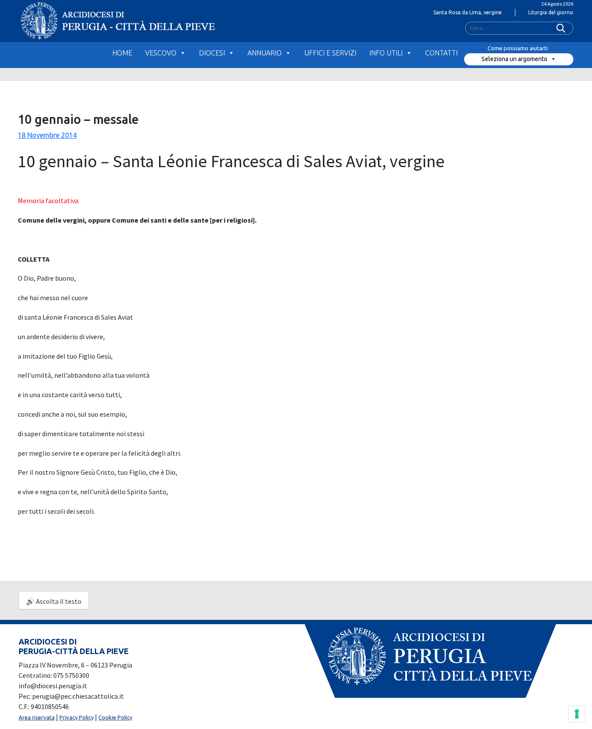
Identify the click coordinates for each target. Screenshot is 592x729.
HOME (122, 53)
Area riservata (37, 717)
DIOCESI (212, 53)
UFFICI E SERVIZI (330, 53)
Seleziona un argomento (514, 58)
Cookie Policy (115, 717)
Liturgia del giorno (550, 12)
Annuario (264, 53)
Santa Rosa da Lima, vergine (467, 12)
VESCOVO (160, 53)
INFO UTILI (386, 53)
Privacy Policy (76, 717)
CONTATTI (441, 53)
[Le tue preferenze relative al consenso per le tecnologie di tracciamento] (577, 714)
